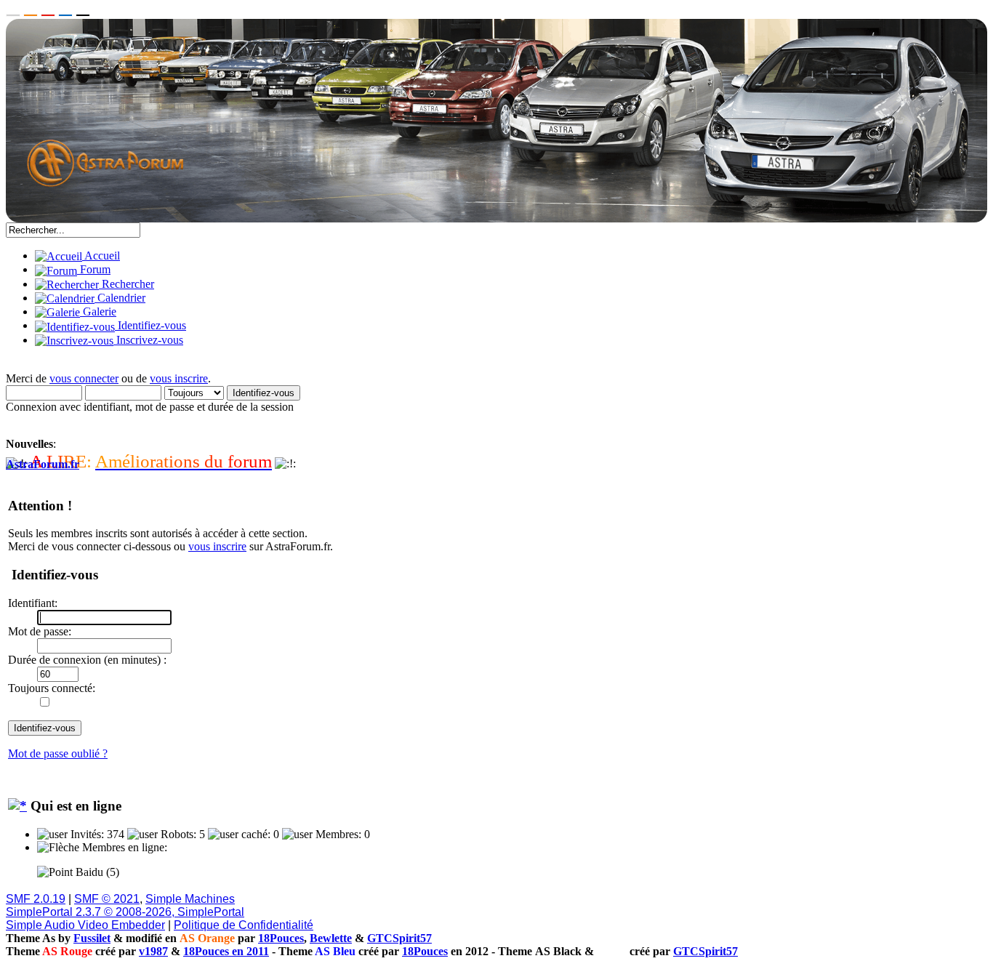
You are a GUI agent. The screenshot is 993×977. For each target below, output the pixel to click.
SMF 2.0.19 (35, 899)
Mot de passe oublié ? (58, 753)
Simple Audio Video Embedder (85, 925)
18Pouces (281, 938)
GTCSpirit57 (399, 938)
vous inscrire (179, 378)
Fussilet (91, 938)
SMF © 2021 (107, 899)
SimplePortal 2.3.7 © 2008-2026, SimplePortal (125, 912)
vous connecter (83, 378)
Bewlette (331, 938)
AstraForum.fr (42, 464)
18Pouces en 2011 (226, 951)
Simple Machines (190, 899)
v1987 (153, 951)
